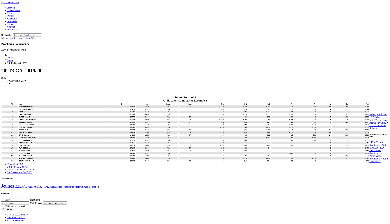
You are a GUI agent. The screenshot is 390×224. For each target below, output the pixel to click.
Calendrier (12, 18)
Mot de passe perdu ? (17, 214)
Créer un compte (15, 220)
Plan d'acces (13, 29)
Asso (85, 187)
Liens (10, 24)
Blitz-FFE (42, 186)
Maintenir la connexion (16, 206)
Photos (10, 16)
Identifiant (35, 199)
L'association (13, 10)
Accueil (11, 7)
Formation (94, 187)
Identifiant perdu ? (16, 217)
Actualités (12, 21)
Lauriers (11, 13)
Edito (19, 186)
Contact (11, 27)
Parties (53, 186)
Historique (68, 186)
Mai (60, 186)
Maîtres (79, 186)
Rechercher (6, 35)
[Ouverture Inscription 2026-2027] (18, 38)
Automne (29, 186)
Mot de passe (36, 203)
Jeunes (7, 186)
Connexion (7, 209)
